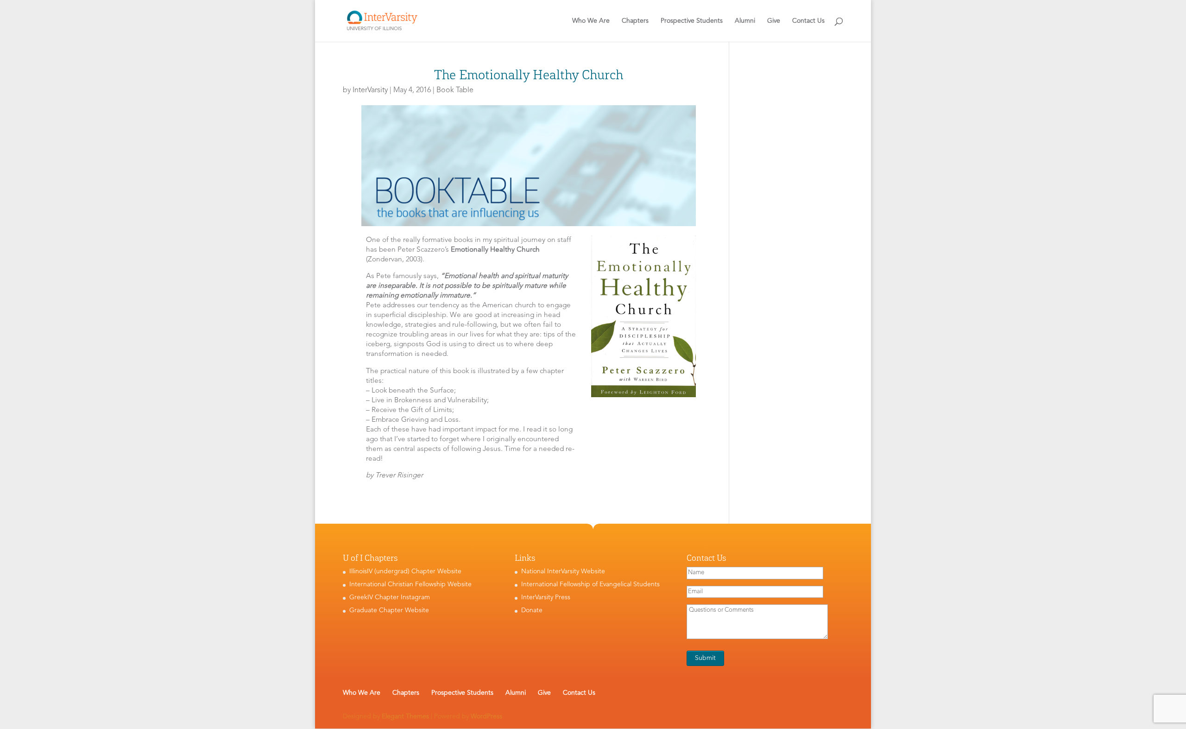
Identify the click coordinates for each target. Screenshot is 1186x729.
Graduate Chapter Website (389, 610)
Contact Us (808, 21)
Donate (532, 610)
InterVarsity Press (545, 597)
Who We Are (591, 21)
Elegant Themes (405, 716)
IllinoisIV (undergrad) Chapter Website (405, 571)
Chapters (635, 21)
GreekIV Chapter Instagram (389, 597)
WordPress (486, 716)
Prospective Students (692, 21)
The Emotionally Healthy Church (528, 74)
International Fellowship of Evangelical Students (590, 584)
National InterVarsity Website (563, 571)
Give (773, 21)
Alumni (745, 21)
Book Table (454, 90)
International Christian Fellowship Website (410, 584)
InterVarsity (370, 90)
